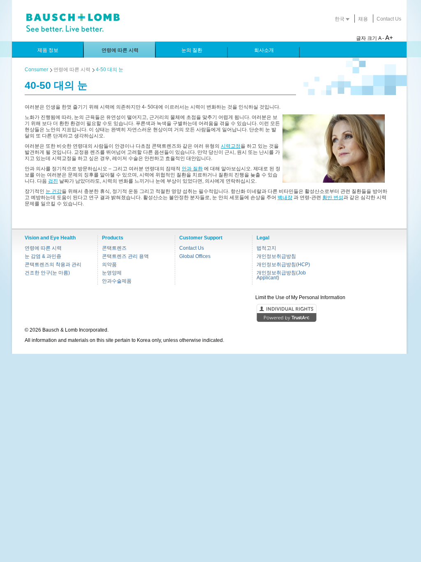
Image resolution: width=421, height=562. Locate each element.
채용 (363, 18)
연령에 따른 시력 (71, 69)
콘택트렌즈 (114, 248)
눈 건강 (54, 191)
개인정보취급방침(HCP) (283, 264)
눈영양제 (112, 273)
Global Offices (194, 256)
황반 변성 (332, 197)
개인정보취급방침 (276, 256)
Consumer (36, 69)
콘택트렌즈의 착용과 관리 (53, 264)
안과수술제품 (117, 281)
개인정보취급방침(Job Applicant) (281, 275)
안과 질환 (192, 169)
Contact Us (389, 18)
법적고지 (266, 248)
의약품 (109, 264)
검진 (53, 181)
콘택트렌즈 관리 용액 (125, 256)
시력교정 (231, 146)
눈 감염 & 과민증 (43, 256)
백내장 (285, 197)
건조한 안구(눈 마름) (47, 273)
